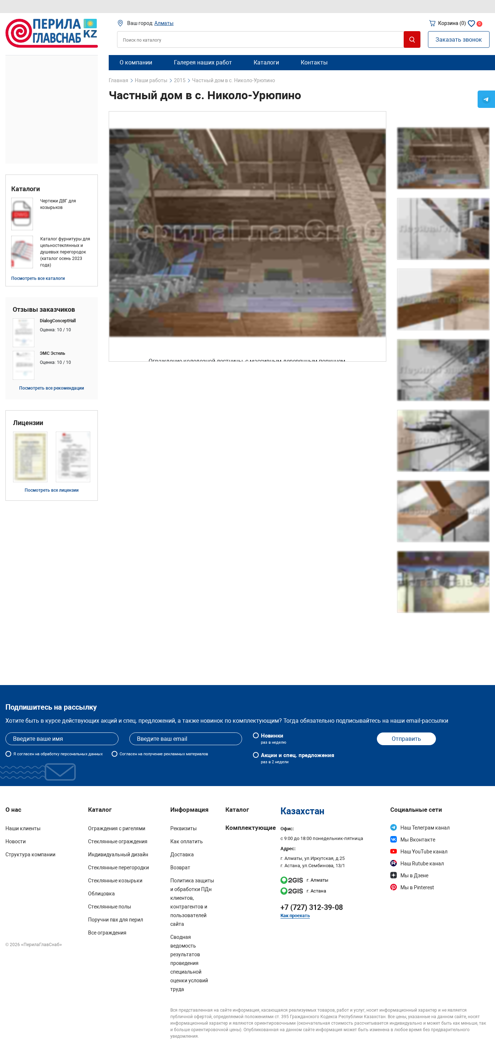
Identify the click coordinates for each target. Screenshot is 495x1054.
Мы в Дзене (414, 875)
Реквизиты (183, 828)
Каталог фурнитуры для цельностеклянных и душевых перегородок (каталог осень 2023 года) (65, 252)
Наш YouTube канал (424, 851)
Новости (15, 841)
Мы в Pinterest (417, 887)
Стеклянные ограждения (117, 841)
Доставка (182, 854)
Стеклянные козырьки (115, 880)
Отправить (406, 738)
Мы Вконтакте (417, 840)
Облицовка (101, 893)
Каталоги (25, 189)
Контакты (314, 62)
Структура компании (30, 854)
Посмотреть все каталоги (38, 278)
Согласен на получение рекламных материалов (164, 754)
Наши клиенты (23, 828)
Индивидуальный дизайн (118, 854)
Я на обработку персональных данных (58, 754)
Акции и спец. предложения (297, 758)
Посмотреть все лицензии (52, 490)
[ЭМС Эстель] (52, 365)
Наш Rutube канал (422, 863)
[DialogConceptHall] (52, 332)
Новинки (273, 738)
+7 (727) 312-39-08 (311, 907)
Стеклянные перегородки (118, 867)
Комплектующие (250, 827)
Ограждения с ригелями (116, 828)
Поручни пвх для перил (115, 920)
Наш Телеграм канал (425, 828)
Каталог (237, 809)
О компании (136, 62)
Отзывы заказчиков (44, 309)
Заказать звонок (459, 39)
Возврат (180, 867)
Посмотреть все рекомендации (51, 388)
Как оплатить (186, 841)
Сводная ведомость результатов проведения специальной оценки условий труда (189, 963)
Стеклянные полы (109, 907)
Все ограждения (107, 933)
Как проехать (295, 915)
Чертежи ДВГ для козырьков (58, 204)
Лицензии (28, 423)
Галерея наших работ (203, 62)
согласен (25, 754)
